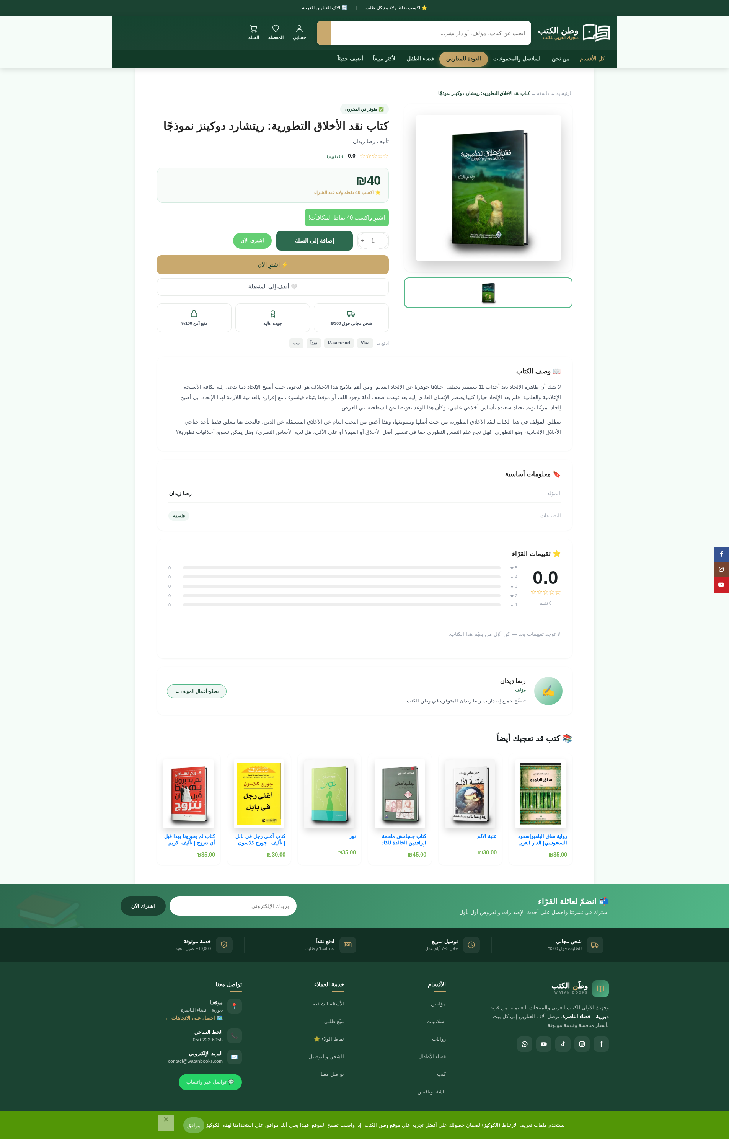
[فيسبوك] (601, 1044)
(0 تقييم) (335, 156)
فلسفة (543, 93)
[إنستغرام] (582, 1044)
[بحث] (324, 33)
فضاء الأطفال (432, 1056)
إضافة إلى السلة (314, 240)
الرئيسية (564, 93)
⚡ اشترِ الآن (273, 265)
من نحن (561, 58)
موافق (194, 1125)
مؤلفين (438, 1004)
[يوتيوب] (543, 1044)
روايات (439, 1039)
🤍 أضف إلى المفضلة (272, 287)
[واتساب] (524, 1044)
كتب (441, 1074)
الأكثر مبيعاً (385, 58)
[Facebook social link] (721, 554)
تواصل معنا (332, 1074)
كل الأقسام (592, 58)
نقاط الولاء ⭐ (329, 1039)
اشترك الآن (143, 906)
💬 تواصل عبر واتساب (210, 1082)
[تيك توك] (563, 1044)
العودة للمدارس (463, 58)
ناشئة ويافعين (432, 1092)
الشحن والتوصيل (326, 1056)
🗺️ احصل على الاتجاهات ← (194, 1018)
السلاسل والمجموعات (517, 58)
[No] (166, 1123)
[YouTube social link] (721, 585)
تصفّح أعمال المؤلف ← (197, 691)
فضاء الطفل (420, 58)
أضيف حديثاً (350, 58)
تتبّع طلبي (334, 1021)
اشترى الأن (252, 240)
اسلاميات (436, 1021)
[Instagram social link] (721, 569)
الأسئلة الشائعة (328, 1004)
